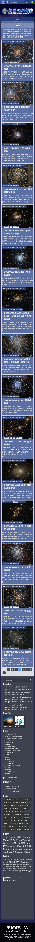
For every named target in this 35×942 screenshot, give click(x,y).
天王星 (27, 820)
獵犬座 (24, 868)
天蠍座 (14, 864)
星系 (11, 309)
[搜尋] (30, 680)
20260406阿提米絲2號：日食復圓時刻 (16, 707)
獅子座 (10, 868)
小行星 (18, 829)
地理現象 (24, 808)
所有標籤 (7, 759)
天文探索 (6, 62)
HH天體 (15, 808)
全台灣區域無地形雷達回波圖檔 (13, 738)
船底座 (5, 870)
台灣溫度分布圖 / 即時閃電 (12, 750)
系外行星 (6, 808)
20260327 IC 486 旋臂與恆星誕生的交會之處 (17, 692)
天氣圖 (7, 754)
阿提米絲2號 (12, 871)
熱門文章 (7, 767)
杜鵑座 (28, 866)
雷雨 (10, 826)
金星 (18, 817)
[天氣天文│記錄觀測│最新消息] (17, 13)
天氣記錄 (6, 799)
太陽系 (5, 802)
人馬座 (14, 859)
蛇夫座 (9, 870)
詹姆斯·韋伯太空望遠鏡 (21, 870)
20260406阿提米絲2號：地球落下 (15, 705)
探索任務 (16, 814)
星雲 (5, 805)
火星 (5, 820)
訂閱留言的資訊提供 (10, 789)
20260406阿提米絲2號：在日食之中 (15, 709)
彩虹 (26, 823)
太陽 (5, 817)
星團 (11, 62)
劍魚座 (22, 859)
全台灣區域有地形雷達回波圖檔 (13, 736)
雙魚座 (20, 872)
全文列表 (7, 740)
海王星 (5, 823)
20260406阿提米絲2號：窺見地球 (15, 695)
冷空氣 (24, 826)
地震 (11, 829)
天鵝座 (24, 864)
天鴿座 (21, 864)
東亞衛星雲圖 (9, 763)
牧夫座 (7, 868)
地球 (25, 817)
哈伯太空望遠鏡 (17, 862)
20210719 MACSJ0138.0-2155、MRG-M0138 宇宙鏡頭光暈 (18, 316)
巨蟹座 (13, 866)
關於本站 (7, 773)
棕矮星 (26, 805)
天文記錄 (26, 799)
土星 (19, 820)
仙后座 (18, 859)
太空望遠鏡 (16, 62)
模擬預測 (26, 814)
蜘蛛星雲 (12, 870)
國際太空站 (18, 811)
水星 (12, 817)
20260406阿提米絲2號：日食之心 (15, 699)
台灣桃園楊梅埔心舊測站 (12, 748)
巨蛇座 (10, 866)
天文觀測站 (7, 814)
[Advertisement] (17, 892)
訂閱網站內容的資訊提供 (12, 786)
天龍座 (27, 864)
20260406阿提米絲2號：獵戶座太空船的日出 (18, 697)
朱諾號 (24, 866)
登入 (6, 784)
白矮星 (19, 805)
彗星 (12, 823)
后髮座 (6, 862)
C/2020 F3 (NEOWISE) (8, 859)
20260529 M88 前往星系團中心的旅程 (16, 687)
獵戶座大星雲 (19, 868)
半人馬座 (26, 859)
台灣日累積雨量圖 (10, 746)
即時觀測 (7, 744)
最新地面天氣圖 (9, 761)
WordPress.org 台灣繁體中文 (13, 791)
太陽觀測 (7, 757)
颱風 (19, 823)
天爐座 (11, 864)
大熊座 (27, 862)
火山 (5, 829)
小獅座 (7, 866)
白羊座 (27, 868)
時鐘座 (21, 866)
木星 (12, 820)
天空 (16, 826)
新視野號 (17, 866)
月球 (25, 829)
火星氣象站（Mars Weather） (13, 765)
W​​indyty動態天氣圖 (10, 734)
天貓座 (18, 864)
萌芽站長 (15, 41)
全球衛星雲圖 (9, 742)
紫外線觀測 (8, 769)
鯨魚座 (28, 872)
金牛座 (29, 870)
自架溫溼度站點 (9, 771)
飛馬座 (24, 872)
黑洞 (12, 805)
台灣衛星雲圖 (9, 752)
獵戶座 (14, 868)
